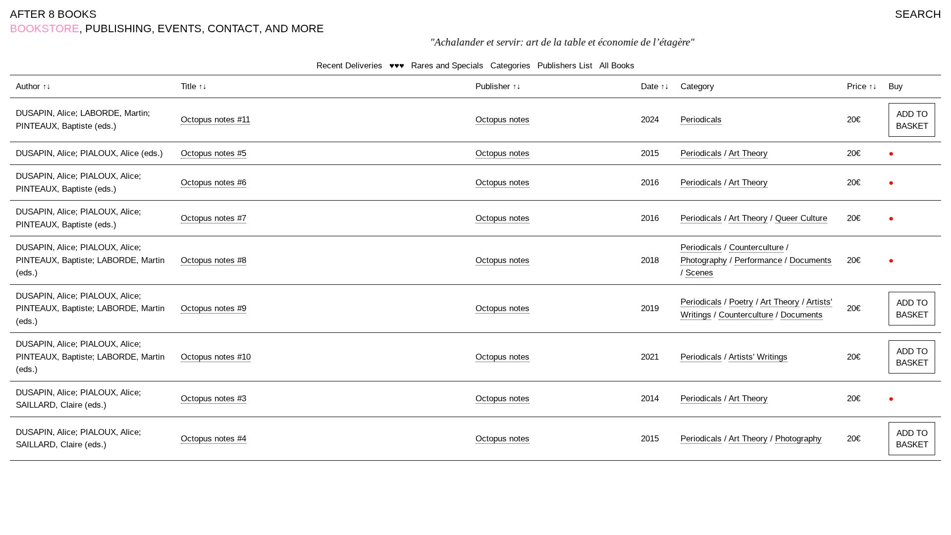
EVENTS (180, 28)
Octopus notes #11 (215, 119)
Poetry (741, 302)
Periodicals (701, 119)
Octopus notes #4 (213, 438)
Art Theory (748, 153)
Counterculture (756, 247)
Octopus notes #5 (213, 153)
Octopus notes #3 (213, 398)
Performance (758, 260)
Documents (811, 260)
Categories (510, 65)
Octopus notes (502, 119)
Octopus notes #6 (213, 182)
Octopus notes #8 (213, 260)
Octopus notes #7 (213, 218)
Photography (704, 260)
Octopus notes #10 (216, 357)
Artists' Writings (758, 357)
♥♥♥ (396, 65)
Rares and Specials (447, 65)
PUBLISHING (118, 28)
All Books (616, 65)
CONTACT (233, 28)
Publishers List (564, 65)
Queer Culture (801, 218)
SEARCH (918, 14)
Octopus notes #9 (213, 308)
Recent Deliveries (349, 65)
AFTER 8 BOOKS (53, 14)
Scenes (699, 272)
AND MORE (294, 28)
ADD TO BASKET (912, 120)
